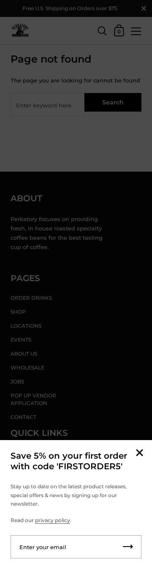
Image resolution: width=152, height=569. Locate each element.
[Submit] (128, 546)
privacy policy (52, 520)
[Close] (139, 453)
